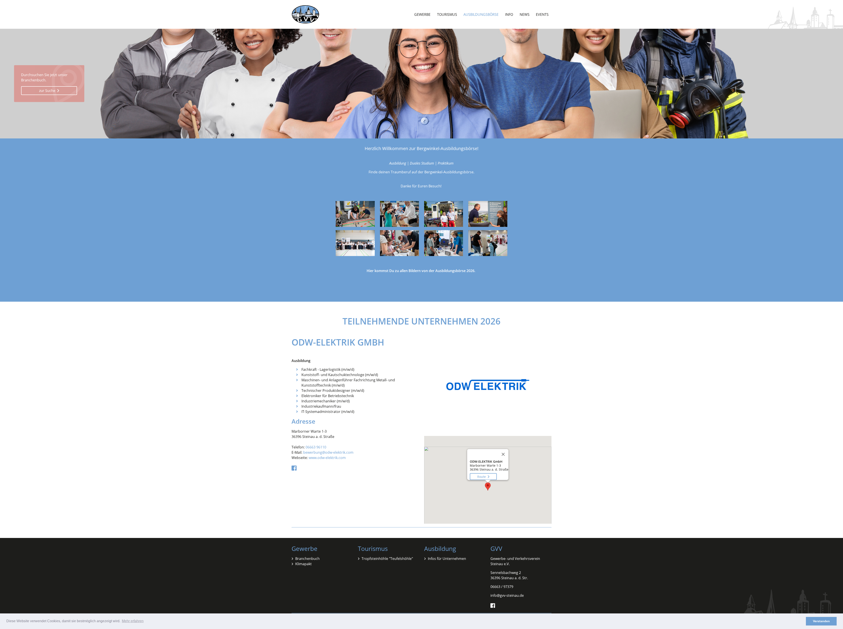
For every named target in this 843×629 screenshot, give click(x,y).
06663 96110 (316, 447)
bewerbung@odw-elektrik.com (328, 452)
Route (482, 477)
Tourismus (447, 14)
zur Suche (47, 90)
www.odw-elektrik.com (327, 457)
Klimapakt (303, 563)
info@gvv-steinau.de (507, 595)
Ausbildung (440, 548)
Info (509, 14)
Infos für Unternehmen (447, 558)
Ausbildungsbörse (481, 14)
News (525, 14)
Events (542, 14)
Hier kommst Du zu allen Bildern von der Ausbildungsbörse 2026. (421, 270)
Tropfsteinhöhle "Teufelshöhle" (387, 558)
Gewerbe (422, 14)
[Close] (503, 454)
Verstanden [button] (821, 621)
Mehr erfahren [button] (133, 621)
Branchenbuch (307, 558)
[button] (488, 486)
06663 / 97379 (501, 586)
